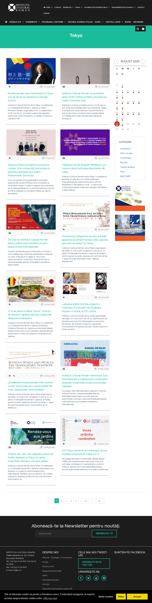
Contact (140, 7)
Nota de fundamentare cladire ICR (57, 589)
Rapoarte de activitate (51, 571)
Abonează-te (104, 533)
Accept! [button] (137, 596)
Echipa (45, 562)
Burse (128, 22)
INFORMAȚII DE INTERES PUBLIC (95, 7)
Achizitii (45, 584)
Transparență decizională (122, 7)
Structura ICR (48, 566)
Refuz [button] (121, 596)
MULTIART (125, 176)
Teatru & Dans (127, 167)
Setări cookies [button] (106, 596)
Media (78, 7)
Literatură (125, 148)
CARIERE (46, 13)
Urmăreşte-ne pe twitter (91, 563)
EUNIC (98, 22)
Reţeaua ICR (15, 22)
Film (122, 172)
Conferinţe (125, 158)
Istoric (45, 575)
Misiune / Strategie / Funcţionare (57, 557)
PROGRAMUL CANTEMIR (52, 22)
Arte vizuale (126, 153)
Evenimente (31, 22)
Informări (138, 22)
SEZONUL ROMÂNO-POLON (80, 22)
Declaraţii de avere (50, 580)
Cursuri (57, 7)
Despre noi (67, 7)
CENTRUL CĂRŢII (113, 22)
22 (85, 501)
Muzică (124, 162)
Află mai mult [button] (50, 598)
